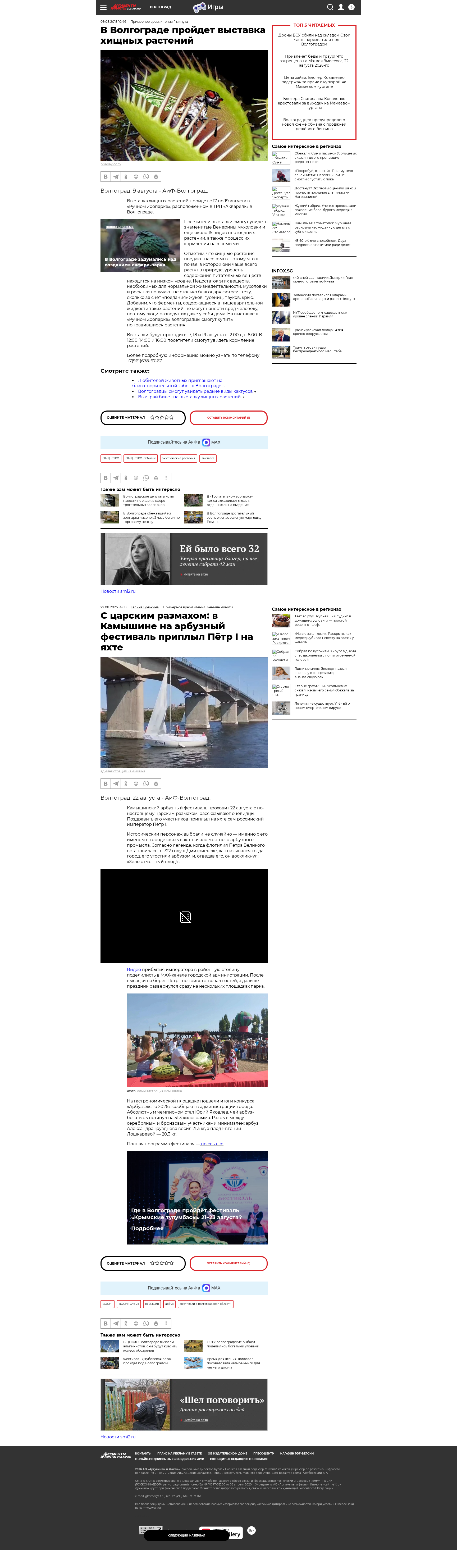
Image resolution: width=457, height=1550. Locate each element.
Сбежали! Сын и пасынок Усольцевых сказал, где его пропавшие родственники (326, 157)
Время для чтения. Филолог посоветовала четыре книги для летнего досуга (233, 1363)
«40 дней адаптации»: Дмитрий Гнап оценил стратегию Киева (323, 279)
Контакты (143, 1453)
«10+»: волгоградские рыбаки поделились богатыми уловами (233, 1344)
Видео (134, 969)
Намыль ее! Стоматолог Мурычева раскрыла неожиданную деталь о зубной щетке (323, 227)
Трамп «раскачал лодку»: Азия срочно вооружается (318, 332)
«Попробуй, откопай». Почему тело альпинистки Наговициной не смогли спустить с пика (324, 175)
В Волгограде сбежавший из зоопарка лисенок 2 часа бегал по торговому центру (151, 517)
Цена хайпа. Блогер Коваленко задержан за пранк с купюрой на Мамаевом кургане (314, 82)
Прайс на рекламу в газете (179, 1453)
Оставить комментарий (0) (228, 1263)
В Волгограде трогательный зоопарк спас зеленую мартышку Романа (234, 517)
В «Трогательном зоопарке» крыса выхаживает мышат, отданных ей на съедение (230, 500)
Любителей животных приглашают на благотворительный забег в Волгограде (177, 383)
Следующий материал (186, 1535)
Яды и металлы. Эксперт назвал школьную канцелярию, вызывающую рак (321, 673)
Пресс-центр (263, 1453)
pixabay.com (110, 164)
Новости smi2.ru (118, 591)
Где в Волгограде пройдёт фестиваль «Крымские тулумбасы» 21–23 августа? (186, 1213)
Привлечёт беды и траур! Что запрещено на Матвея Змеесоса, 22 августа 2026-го (314, 61)
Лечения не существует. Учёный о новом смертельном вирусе (322, 705)
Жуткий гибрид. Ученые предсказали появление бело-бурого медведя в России (325, 210)
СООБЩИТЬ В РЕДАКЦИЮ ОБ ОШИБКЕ (239, 1459)
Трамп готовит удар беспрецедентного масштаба (317, 349)
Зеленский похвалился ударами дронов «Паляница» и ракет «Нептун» (324, 297)
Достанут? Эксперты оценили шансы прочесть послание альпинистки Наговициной (325, 192)
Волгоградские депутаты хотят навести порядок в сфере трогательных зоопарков (149, 500)
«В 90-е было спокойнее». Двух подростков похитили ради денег (322, 243)
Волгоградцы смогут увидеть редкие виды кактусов (195, 391)
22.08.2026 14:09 (113, 607)
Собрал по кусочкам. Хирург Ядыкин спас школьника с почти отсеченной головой (325, 655)
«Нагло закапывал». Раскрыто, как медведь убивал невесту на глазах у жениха (324, 638)
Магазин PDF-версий (297, 1453)
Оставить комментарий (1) (228, 418)
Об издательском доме (227, 1453)
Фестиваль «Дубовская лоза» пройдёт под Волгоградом (147, 1361)
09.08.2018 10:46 (113, 22)
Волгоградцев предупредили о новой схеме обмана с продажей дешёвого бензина (314, 124)
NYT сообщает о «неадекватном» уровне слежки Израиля (320, 314)
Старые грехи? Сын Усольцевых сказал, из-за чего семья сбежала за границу (324, 690)
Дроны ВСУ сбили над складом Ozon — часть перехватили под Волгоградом (314, 40)
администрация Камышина (122, 771)
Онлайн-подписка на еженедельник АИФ (169, 1459)
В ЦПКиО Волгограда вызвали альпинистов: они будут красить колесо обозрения (150, 1346)
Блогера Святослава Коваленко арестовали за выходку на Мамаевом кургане (314, 103)
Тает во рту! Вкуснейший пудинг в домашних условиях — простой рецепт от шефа (323, 620)
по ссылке (211, 1143)
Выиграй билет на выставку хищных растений (189, 396)
